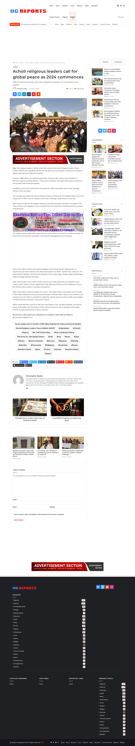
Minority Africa (18, 613)
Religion (72, 17)
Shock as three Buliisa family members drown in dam (112, 71)
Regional (65, 17)
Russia (74, 345)
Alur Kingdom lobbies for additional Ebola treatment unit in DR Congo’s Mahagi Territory (112, 115)
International (17, 632)
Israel (68, 337)
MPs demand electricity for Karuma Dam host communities (112, 81)
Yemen (48, 354)
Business (65, 5)
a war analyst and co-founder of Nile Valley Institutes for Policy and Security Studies (48, 324)
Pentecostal (36, 345)
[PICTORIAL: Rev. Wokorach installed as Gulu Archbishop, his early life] (48, 443)
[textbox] (48, 243)
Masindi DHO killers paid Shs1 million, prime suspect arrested (113, 256)
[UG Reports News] (29, 11)
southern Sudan (25, 349)
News (57, 5)
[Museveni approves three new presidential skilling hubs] (115, 175)
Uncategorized (18, 663)
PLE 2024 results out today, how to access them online (112, 212)
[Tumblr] (29, 94)
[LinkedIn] (24, 94)
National (79, 5)
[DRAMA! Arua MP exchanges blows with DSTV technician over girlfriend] (97, 244)
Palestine (23, 345)
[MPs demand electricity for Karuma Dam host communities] (97, 81)
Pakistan (75, 341)
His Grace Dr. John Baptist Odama (31, 337)
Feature (15, 629)
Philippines (50, 345)
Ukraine (58, 349)
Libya (77, 337)
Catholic (77, 328)
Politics (15, 654)
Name (15, 499)
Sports (15, 657)
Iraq (59, 337)
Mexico (22, 341)
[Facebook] (15, 94)
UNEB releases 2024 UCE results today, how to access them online (113, 221)
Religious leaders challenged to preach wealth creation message (72, 452)
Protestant (63, 345)
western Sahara (72, 349)
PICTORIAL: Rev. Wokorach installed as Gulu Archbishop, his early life (48, 452)
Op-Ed (15, 626)
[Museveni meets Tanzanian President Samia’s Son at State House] (97, 91)
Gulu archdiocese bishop (64, 332)
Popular (105, 62)
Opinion (15, 638)
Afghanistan (64, 328)
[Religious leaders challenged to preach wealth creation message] (73, 443)
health (87, 5)
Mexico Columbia (36, 341)
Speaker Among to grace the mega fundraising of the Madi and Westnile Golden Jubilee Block (23, 453)
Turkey (47, 349)
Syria (38, 349)
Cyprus (26, 332)
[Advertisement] (67, 42)
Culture (15, 648)
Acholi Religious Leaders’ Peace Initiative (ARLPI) (36, 328)
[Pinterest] (34, 94)
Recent (94, 62)
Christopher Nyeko (21, 88)
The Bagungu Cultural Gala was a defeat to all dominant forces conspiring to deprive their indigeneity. (112, 233)
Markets (16, 667)
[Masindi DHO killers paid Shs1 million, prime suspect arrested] (97, 256)
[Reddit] (38, 94)
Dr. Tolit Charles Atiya (42, 332)
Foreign (15, 610)
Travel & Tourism (54, 17)
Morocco (51, 341)
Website (52, 507)
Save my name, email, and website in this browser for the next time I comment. (39, 514)
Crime (72, 5)
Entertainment (17, 660)
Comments (118, 62)
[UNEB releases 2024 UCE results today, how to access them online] (97, 221)
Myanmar (63, 341)
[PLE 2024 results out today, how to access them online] (97, 212)
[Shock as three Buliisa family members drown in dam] (97, 72)
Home (51, 5)
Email (15, 507)
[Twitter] (19, 94)
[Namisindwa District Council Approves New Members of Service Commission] (97, 102)
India (51, 337)
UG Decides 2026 (19, 606)
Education (95, 5)
